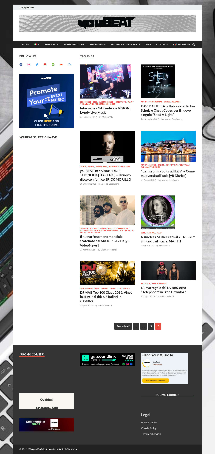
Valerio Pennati (105, 305)
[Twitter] (37, 64)
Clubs (153, 165)
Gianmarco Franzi (109, 249)
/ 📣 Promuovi (181, 44)
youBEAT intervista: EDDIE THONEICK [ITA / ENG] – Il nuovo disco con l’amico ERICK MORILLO (105, 175)
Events (174, 165)
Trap (82, 232)
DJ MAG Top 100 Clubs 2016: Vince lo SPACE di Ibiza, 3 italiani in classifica (106, 296)
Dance (167, 102)
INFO (148, 44)
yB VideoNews (93, 232)
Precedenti (123, 326)
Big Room (145, 284)
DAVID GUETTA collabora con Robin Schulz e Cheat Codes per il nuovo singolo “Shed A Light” (168, 110)
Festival (184, 165)
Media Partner (87, 104)
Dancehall (106, 228)
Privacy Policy (149, 422)
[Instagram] (29, 64)
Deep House (85, 102)
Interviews (101, 167)
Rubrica (145, 167)
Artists (145, 102)
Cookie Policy (148, 428)
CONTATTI (162, 44)
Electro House (106, 102)
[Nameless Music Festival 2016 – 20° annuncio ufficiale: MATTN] (168, 212)
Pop (121, 230)
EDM (95, 102)
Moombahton (111, 230)
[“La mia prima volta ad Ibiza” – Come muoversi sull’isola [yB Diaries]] (168, 147)
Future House (86, 230)
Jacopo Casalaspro (173, 119)
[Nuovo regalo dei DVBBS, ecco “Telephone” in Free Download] (168, 271)
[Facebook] (21, 64)
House (91, 167)
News (127, 288)
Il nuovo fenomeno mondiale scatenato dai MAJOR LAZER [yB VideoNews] (105, 241)
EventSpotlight (74, 44)
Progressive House (105, 104)
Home (25, 44)
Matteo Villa (107, 117)
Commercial (156, 102)
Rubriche (50, 44)
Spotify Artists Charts (125, 44)
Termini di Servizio (151, 433)
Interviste (96, 44)
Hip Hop (98, 230)
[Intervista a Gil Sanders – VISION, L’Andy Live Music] (107, 81)
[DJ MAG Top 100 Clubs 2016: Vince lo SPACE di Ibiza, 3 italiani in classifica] (107, 273)
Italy (129, 102)
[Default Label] (45, 64)
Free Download (159, 284)
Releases (176, 102)
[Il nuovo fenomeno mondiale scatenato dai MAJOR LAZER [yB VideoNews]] (107, 210)
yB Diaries (155, 167)
